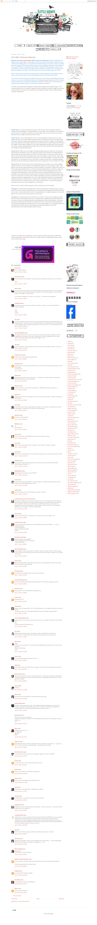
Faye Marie (17, 879)
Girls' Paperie (71, 392)
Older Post (61, 898)
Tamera (16, 560)
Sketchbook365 (71, 470)
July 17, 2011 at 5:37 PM (21, 601)
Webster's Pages (72, 486)
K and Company (71, 410)
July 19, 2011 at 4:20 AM (21, 810)
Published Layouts (72, 444)
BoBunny (70, 356)
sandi (16, 451)
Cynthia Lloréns (19, 522)
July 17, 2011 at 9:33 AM (21, 438)
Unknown (17, 363)
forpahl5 (17, 871)
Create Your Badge (69, 319)
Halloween (70, 397)
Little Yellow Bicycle (72, 417)
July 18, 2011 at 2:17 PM (21, 791)
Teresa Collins (71, 475)
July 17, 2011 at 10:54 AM (21, 475)
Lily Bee (69, 415)
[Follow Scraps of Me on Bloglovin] (72, 288)
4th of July (70, 345)
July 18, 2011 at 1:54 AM (21, 710)
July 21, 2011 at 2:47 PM (21, 854)
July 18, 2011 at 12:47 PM (21, 782)
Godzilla (70, 394)
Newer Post (14, 898)
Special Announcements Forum (47, 80)
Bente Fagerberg (19, 549)
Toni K (16, 434)
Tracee (16, 479)
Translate (77, 107)
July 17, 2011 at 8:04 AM (21, 350)
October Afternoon (72, 433)
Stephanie (17, 460)
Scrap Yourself (71, 461)
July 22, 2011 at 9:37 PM (21, 883)
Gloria (16, 694)
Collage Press (71, 372)
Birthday (70, 354)
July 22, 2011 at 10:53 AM (21, 875)
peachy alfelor (18, 703)
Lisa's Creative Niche (20, 618)
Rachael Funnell (19, 537)
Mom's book (71, 423)
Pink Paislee (71, 442)
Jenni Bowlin (71, 406)
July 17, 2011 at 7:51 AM (21, 339)
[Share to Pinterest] (21, 247)
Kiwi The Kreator (19, 752)
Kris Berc (17, 415)
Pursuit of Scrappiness (73, 446)
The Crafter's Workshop (73, 482)
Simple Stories (71, 464)
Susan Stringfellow (19, 332)
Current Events (71, 383)
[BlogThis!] (17, 247)
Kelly (16, 665)
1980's (69, 341)
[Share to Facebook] (20, 247)
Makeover (70, 419)
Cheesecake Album (72, 366)
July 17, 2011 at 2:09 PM (21, 532)
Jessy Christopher (19, 579)
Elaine (16, 641)
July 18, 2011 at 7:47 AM (21, 756)
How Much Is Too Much (73, 404)
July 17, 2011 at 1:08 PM (21, 517)
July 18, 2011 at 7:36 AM (21, 747)
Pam (16, 319)
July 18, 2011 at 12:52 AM (21, 698)
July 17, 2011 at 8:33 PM (21, 660)
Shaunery (17, 385)
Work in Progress (72, 493)
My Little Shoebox (72, 426)
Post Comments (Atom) (23, 901)
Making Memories (72, 421)
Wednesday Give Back (73, 489)
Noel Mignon (71, 432)
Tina (16, 631)
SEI (68, 452)
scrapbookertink (19, 815)
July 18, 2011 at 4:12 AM (21, 723)
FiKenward (17, 571)
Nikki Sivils (70, 430)
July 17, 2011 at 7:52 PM (21, 651)
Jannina (17, 796)
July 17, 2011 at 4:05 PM (21, 583)
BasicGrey (70, 352)
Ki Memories (71, 413)
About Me (70, 348)
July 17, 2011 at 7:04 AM (21, 272)
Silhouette (70, 462)
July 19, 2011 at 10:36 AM (21, 825)
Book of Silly (71, 359)
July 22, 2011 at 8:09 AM (21, 866)
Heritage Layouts (72, 401)
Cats (69, 365)
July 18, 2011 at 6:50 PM (21, 800)
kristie (16, 268)
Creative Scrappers (72, 381)
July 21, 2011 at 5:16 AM (21, 844)
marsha (16, 597)
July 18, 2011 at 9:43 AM (21, 764)
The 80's (70, 479)
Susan (16, 656)
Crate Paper (71, 377)
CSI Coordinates (72, 363)
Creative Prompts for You (74, 379)
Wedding (70, 488)
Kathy (16, 375)
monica (16, 685)
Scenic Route (71, 455)
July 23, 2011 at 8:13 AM (21, 892)
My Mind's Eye (71, 428)
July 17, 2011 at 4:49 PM (21, 592)
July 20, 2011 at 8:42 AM (21, 833)
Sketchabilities (71, 468)
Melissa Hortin (18, 674)
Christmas (70, 370)
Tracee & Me (71, 484)
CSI (68, 361)
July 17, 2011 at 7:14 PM (21, 626)
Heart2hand (18, 303)
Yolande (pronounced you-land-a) (23, 498)
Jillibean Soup (71, 408)
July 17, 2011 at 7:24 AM (21, 283)
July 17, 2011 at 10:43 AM (21, 466)
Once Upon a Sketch (73, 437)
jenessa (17, 778)
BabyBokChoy (18, 471)
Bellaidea (17, 424)
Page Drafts (70, 439)
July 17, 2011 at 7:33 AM (21, 298)
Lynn (16, 404)
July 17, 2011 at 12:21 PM (21, 508)
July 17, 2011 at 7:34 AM (21, 314)
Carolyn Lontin (18, 354)
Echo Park (70, 388)
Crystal (16, 606)
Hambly (69, 399)
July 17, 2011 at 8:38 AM (21, 389)
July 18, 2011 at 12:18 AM (21, 689)
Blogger (51, 913)
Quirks (69, 448)
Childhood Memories (73, 368)
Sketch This (70, 466)
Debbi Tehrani (68, 304)
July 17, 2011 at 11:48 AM (21, 494)
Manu (16, 728)
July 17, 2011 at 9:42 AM (21, 447)
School (69, 457)
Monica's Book (71, 424)
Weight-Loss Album (72, 491)
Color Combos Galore (25, 60)
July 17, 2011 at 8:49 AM (21, 400)
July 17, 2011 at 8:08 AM (21, 359)
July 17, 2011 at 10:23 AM (21, 456)
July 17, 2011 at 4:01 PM (21, 575)
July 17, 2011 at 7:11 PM (20, 613)
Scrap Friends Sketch (73, 459)
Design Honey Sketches (73, 385)
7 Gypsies (70, 347)
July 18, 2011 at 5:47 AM (21, 737)
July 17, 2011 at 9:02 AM (21, 419)
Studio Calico (71, 471)
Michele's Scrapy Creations (22, 859)
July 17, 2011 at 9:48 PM (21, 681)
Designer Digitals (72, 386)
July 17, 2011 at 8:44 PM (21, 669)
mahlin (16, 490)
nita (16, 344)
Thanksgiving (71, 477)
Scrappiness (18, 804)
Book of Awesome (72, 357)
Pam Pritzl (17, 838)
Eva (16, 829)
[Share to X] (18, 247)
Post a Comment (17, 895)
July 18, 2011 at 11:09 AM (21, 773)
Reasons (70, 450)
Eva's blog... (23, 239)
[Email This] (15, 247)
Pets (69, 441)
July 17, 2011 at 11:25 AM (21, 485)
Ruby (16, 394)
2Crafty (69, 343)
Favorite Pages (71, 390)
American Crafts (71, 350)
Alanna (16, 288)
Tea (68, 473)
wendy (16, 760)
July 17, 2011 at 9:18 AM (21, 429)
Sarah (16, 787)
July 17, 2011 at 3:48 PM (21, 566)
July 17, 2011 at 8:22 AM (21, 370)
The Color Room (72, 480)
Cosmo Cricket (71, 375)
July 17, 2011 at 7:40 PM (21, 636)
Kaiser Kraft (70, 412)
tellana (16, 769)
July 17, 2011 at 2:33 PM (21, 544)
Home (38, 898)
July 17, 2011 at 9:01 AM (21, 410)
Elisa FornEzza (18, 849)
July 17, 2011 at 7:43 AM (21, 328)
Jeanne (16, 513)
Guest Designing (72, 395)
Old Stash (70, 435)
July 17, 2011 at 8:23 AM (21, 381)
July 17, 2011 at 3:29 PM (21, 556)
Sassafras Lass (71, 453)
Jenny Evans (18, 276)
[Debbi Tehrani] (70, 318)
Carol (16, 443)
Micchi (16, 888)
